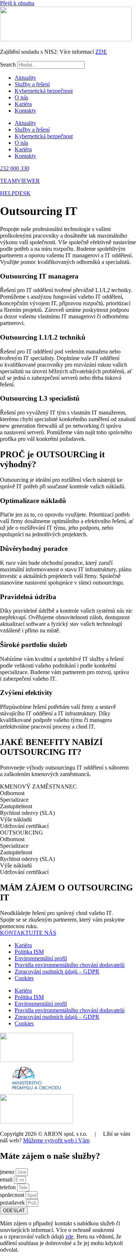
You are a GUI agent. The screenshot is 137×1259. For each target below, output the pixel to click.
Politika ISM (29, 952)
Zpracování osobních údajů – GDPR (57, 971)
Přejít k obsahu (17, 3)
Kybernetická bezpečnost (44, 91)
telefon (8, 1187)
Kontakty (25, 110)
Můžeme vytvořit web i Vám (56, 1140)
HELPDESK (15, 193)
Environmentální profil (41, 958)
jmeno (8, 1172)
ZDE (101, 52)
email (7, 1179)
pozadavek (13, 1202)
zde (69, 1236)
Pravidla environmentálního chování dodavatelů (70, 965)
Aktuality (25, 78)
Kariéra (23, 104)
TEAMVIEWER (20, 181)
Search (8, 64)
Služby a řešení (32, 84)
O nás (21, 97)
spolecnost (13, 1195)
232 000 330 (14, 168)
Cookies (24, 978)
